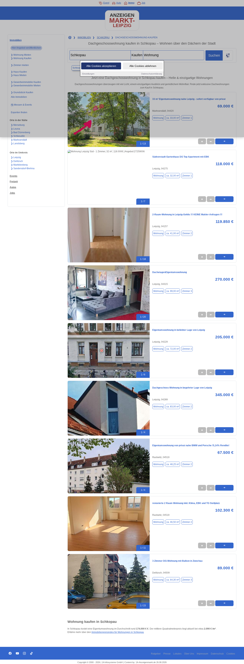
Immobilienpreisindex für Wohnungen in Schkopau (118, 632)
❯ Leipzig (16, 157)
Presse (167, 653)
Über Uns (189, 653)
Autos (13, 187)
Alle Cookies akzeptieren (101, 65)
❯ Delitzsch (17, 161)
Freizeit (14, 181)
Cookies (230, 653)
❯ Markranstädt (19, 140)
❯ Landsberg (18, 143)
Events (13, 176)
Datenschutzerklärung (151, 74)
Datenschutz (217, 653)
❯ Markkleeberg (19, 164)
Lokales (177, 653)
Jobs (12, 193)
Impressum (202, 653)
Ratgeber (156, 653)
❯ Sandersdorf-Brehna (23, 168)
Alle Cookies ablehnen (142, 65)
